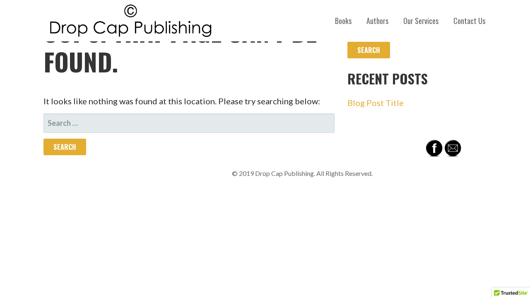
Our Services (420, 20)
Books (343, 20)
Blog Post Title (375, 103)
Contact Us (469, 20)
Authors (377, 20)
